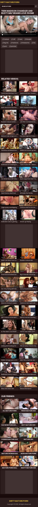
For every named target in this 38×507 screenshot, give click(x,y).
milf (14, 39)
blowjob (28, 39)
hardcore (15, 43)
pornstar (13, 46)
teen (20, 39)
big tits (6, 43)
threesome (25, 43)
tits (34, 43)
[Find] (35, 6)
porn (5, 46)
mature (6, 39)
